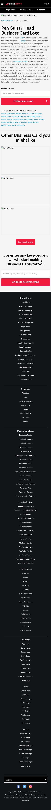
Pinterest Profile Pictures (25, 496)
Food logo (25, 711)
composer (28, 119)
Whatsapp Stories (26, 543)
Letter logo (25, 723)
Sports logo (25, 766)
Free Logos (25, 339)
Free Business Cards (25, 343)
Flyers (25, 581)
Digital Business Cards (25, 375)
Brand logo (25, 656)
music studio (39, 119)
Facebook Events (25, 447)
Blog (25, 397)
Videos (25, 610)
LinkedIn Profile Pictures (25, 484)
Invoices (25, 573)
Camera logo (25, 664)
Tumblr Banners (25, 522)
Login (25, 421)
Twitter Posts (25, 539)
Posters (25, 590)
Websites (41, 10)
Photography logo (25, 745)
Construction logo (25, 676)
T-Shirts (25, 606)
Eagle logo (25, 695)
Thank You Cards (25, 602)
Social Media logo (25, 762)
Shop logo (25, 758)
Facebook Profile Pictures (25, 455)
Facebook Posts (25, 435)
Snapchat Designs (26, 502)
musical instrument (30, 113)
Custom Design (26, 351)
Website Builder (25, 367)
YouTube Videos (25, 555)
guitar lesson (33, 122)
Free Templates (25, 347)
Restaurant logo (25, 754)
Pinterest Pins (25, 488)
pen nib (23, 116)
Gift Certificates (25, 594)
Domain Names (25, 379)
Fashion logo (25, 703)
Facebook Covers (25, 443)
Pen (22, 37)
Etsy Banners (25, 622)
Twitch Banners (25, 527)
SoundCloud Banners (25, 506)
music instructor (19, 125)
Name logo (25, 741)
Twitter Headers (25, 535)
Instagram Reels (25, 463)
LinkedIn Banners (25, 476)
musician (16, 116)
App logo (25, 644)
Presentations (25, 630)
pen (40, 113)
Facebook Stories (25, 439)
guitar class (6, 125)
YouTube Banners (25, 547)
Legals (25, 409)
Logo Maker (10, 10)
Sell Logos (25, 417)
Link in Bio (25, 371)
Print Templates (25, 318)
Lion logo (25, 729)
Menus (25, 577)
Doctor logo (25, 690)
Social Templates (25, 314)
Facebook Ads (25, 451)
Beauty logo (25, 652)
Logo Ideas (25, 327)
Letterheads (25, 618)
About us (25, 393)
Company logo (25, 672)
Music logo (25, 737)
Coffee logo (25, 668)
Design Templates (25, 310)
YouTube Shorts (25, 551)
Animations (25, 614)
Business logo (25, 660)
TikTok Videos (25, 514)
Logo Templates (25, 306)
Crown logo (25, 680)
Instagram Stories (25, 467)
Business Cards (26, 10)
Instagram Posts (25, 459)
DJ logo (25, 686)
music (23, 40)
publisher (11, 113)
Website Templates (25, 322)
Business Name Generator (25, 355)
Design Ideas (25, 331)
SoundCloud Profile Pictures (26, 510)
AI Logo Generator (25, 359)
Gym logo (25, 719)
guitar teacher (21, 122)
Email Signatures (25, 569)
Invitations (25, 598)
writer (18, 113)
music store (6, 116)
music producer (8, 122)
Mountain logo (25, 733)
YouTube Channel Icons (25, 559)
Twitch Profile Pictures (25, 531)
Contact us (25, 405)
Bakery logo (25, 648)
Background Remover (25, 363)
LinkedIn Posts (25, 480)
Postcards (25, 585)
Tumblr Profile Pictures (25, 518)
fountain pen (18, 119)
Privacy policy (25, 413)
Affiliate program (25, 401)
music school (7, 119)
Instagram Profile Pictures (25, 472)
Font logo (25, 707)
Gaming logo (25, 715)
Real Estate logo (25, 750)
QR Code (25, 626)
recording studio (20, 61)
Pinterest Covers (25, 492)
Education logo (25, 699)
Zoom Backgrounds (25, 563)
